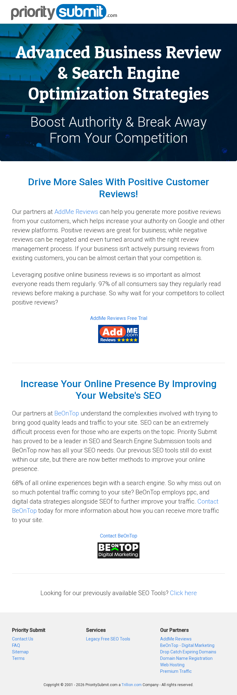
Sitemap (20, 651)
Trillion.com (132, 685)
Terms (18, 658)
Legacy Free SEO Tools (108, 638)
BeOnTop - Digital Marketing (187, 645)
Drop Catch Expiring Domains (188, 651)
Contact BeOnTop (118, 536)
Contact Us (22, 638)
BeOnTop (66, 413)
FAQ (16, 645)
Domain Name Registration (186, 658)
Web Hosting (172, 664)
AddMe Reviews (76, 211)
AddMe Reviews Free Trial (118, 318)
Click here (183, 593)
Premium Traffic (176, 671)
